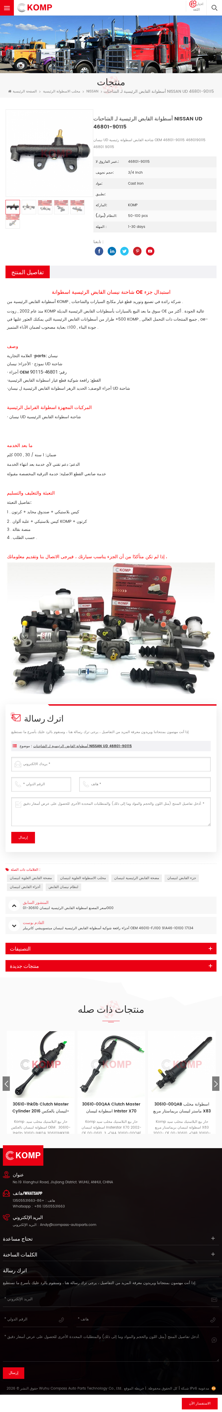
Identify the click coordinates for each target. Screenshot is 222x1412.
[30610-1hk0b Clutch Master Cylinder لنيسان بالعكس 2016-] (40, 1064)
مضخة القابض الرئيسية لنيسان (136, 878)
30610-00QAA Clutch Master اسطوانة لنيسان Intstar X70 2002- (111, 1108)
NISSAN (92, 91)
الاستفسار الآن (199, 1403)
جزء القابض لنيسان (181, 878)
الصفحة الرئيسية (25, 91)
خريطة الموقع (134, 1388)
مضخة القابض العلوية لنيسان (31, 878)
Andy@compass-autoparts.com (68, 1225)
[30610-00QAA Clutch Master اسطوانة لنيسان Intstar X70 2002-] (111, 1064)
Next (215, 1083)
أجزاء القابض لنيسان (25, 887)
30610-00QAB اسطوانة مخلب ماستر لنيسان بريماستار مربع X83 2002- (182, 1108)
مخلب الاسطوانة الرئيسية (61, 91)
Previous (6, 1083)
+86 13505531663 (49, 1206)
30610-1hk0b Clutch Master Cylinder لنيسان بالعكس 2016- (40, 1107)
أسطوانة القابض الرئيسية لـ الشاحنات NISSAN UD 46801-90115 (82, 746)
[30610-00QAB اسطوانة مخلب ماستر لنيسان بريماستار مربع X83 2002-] (181, 1064)
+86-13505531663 (28, 1200)
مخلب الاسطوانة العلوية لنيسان (83, 878)
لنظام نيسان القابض (63, 887)
